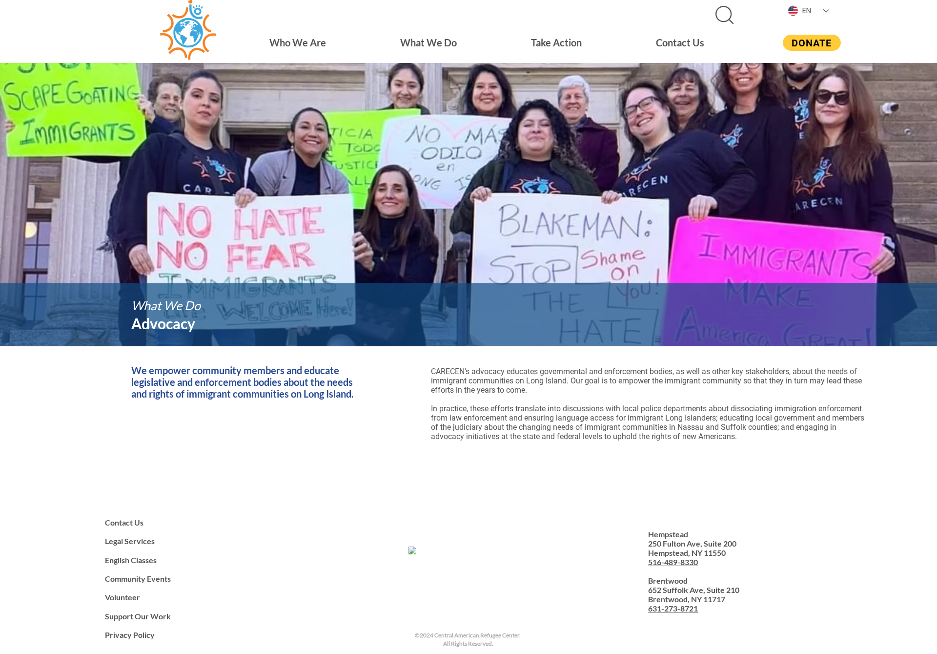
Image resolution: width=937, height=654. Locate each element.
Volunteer (122, 597)
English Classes (131, 560)
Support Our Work (138, 616)
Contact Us (124, 522)
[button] (297, 42)
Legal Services (130, 541)
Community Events (138, 578)
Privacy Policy (130, 634)
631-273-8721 (673, 608)
